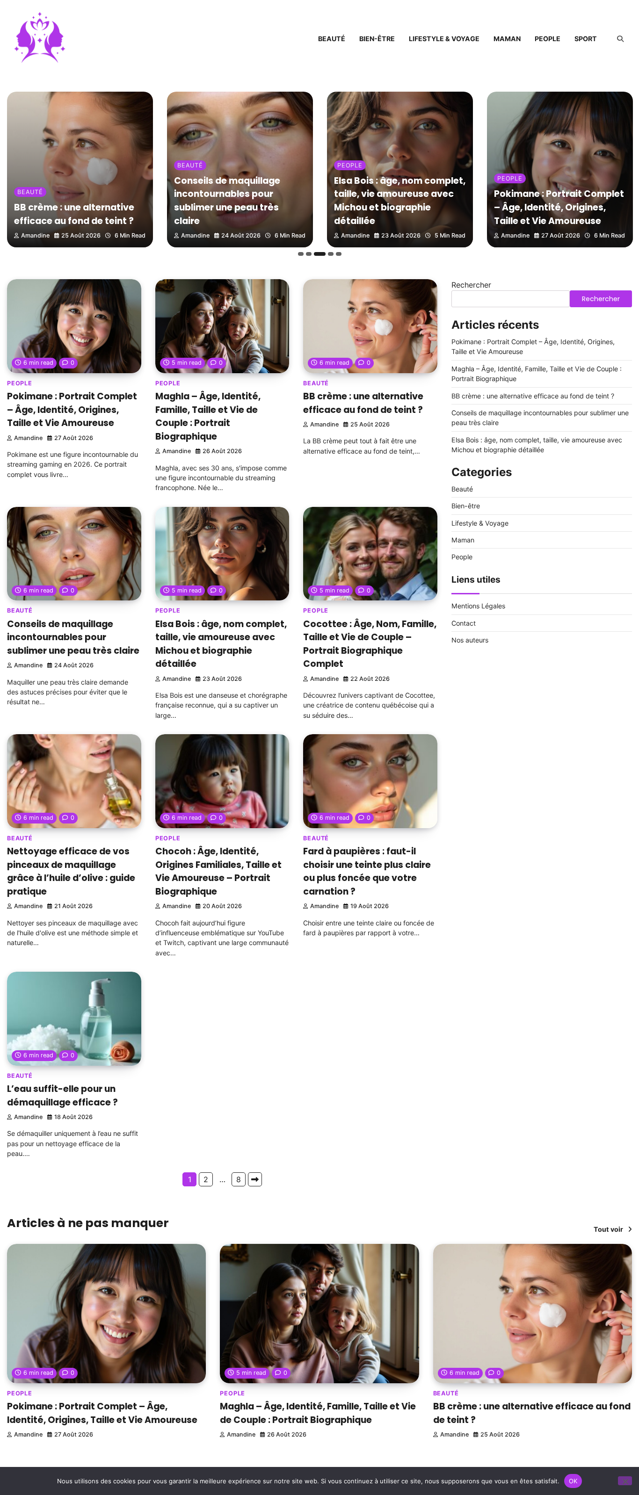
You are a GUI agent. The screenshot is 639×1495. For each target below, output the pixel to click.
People (547, 39)
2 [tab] (309, 254)
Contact (463, 623)
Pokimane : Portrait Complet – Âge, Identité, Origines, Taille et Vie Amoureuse (559, 207)
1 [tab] (301, 254)
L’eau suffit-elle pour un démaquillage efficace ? (62, 1096)
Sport (585, 39)
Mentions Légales (478, 606)
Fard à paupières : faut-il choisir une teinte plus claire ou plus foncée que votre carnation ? (367, 871)
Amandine (35, 235)
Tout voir (608, 1229)
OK (573, 1480)
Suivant (255, 1179)
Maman (507, 39)
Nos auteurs (469, 640)
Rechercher (471, 284)
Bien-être (377, 39)
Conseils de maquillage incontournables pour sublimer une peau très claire (227, 200)
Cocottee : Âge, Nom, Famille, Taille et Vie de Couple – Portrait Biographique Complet (369, 644)
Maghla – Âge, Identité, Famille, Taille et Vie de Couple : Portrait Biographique (208, 416)
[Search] (620, 39)
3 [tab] (320, 254)
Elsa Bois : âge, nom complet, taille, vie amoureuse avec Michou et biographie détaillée (399, 200)
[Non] (625, 1480)
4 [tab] (331, 254)
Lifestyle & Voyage (444, 39)
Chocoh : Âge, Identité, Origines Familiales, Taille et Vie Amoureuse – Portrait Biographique (218, 871)
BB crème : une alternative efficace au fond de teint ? (74, 214)
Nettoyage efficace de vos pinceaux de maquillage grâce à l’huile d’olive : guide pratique (71, 871)
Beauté (331, 39)
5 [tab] (338, 254)
